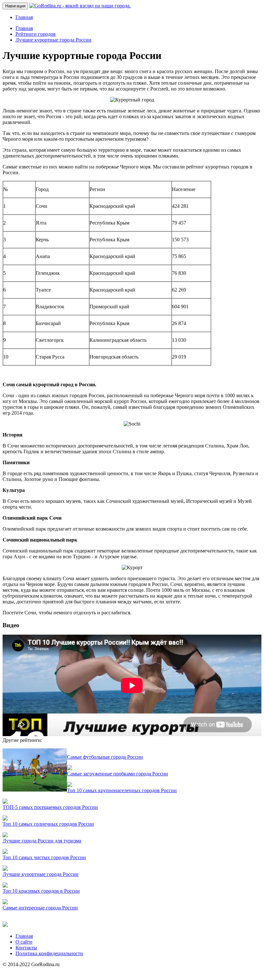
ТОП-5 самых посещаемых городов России (50, 807)
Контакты (26, 947)
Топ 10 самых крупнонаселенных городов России (122, 790)
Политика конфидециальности (49, 953)
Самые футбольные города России (105, 757)
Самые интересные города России (40, 907)
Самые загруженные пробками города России (117, 773)
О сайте (24, 942)
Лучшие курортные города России (41, 874)
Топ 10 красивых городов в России (41, 891)
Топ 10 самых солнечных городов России (48, 824)
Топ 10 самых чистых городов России (44, 857)
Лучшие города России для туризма (42, 840)
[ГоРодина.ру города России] (5, 925)
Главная (24, 17)
